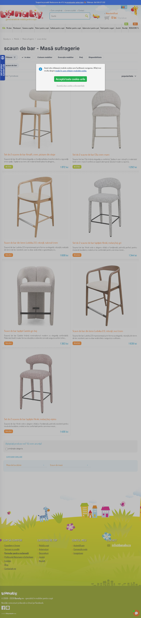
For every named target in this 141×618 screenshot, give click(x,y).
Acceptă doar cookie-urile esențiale (70, 85)
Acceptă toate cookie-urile (70, 79)
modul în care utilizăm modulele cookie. (71, 70)
